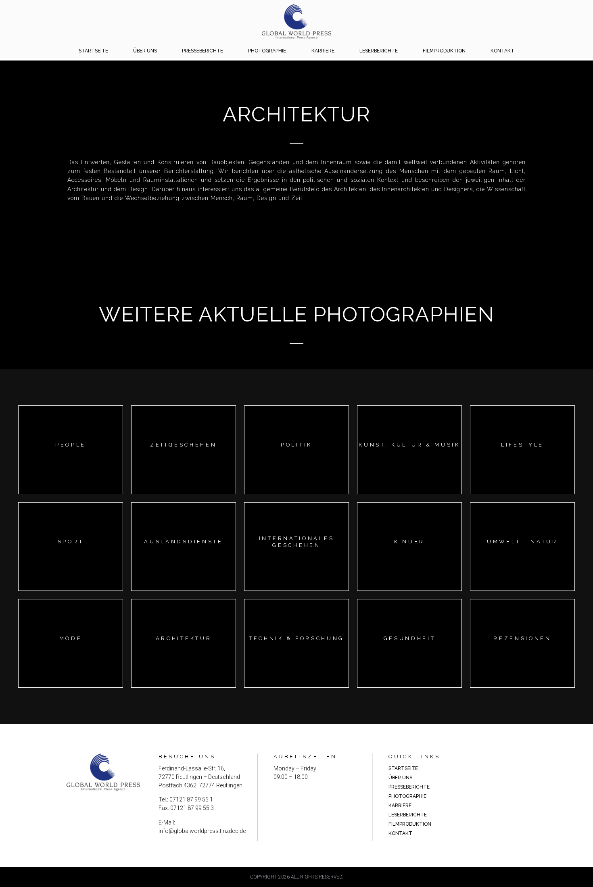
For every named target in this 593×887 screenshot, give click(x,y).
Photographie (267, 51)
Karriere (322, 51)
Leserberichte (378, 51)
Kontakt (502, 51)
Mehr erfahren (70, 457)
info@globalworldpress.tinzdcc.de (202, 831)
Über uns (145, 51)
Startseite (93, 51)
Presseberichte (202, 51)
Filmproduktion (444, 51)
